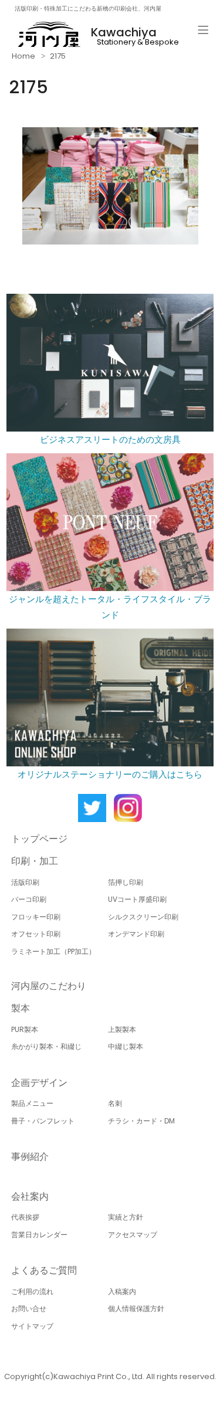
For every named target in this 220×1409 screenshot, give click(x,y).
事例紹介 (30, 1156)
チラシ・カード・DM (141, 1121)
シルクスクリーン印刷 (143, 917)
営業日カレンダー (39, 1235)
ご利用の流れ (32, 1291)
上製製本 (122, 1029)
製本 (20, 1008)
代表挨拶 (25, 1217)
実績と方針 (125, 1217)
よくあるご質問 (44, 1270)
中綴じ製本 (125, 1046)
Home (23, 56)
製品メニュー (32, 1103)
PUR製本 (24, 1029)
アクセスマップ (132, 1235)
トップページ (39, 839)
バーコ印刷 (28, 899)
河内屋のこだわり (48, 986)
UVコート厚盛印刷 (137, 899)
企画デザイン (39, 1082)
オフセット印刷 (35, 934)
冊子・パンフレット (43, 1121)
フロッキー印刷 (35, 917)
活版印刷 (25, 882)
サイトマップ (32, 1326)
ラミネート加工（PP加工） (53, 951)
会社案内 (30, 1196)
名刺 (115, 1103)
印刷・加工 (34, 861)
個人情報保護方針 (136, 1308)
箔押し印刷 (125, 882)
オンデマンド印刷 (136, 934)
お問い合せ (28, 1308)
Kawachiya (124, 32)
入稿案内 (122, 1291)
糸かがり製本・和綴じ (46, 1046)
